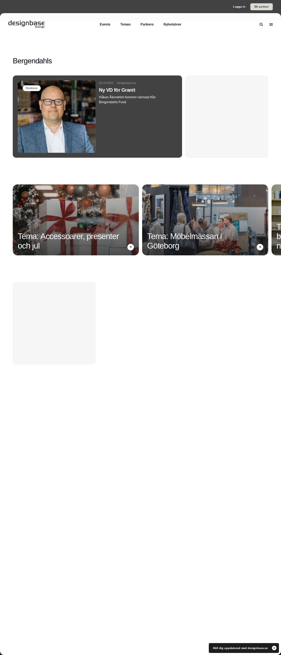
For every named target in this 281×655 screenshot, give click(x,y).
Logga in (239, 6)
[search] (261, 24)
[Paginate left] (16, 220)
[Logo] (26, 24)
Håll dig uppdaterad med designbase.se (241, 648)
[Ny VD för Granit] (97, 116)
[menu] (271, 24)
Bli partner (261, 6)
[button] (130, 247)
